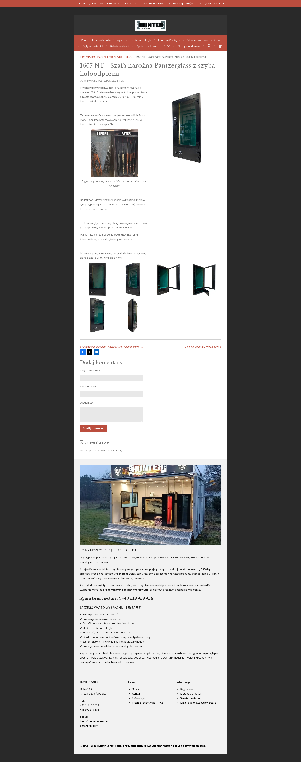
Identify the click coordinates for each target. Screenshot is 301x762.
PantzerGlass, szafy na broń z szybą (101, 57)
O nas (135, 689)
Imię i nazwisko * (90, 370)
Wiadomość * (88, 402)
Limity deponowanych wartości (198, 702)
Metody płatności (190, 693)
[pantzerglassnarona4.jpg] (204, 280)
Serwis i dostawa (190, 698)
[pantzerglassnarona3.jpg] (168, 280)
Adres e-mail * (88, 386)
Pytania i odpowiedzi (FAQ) (147, 702)
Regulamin (186, 689)
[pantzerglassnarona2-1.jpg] (132, 280)
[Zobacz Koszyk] (220, 46)
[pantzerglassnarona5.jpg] (97, 315)
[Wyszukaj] (209, 45)
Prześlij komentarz (93, 428)
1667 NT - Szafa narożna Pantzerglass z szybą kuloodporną (170, 57)
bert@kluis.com (89, 725)
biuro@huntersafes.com (94, 721)
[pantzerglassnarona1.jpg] (97, 280)
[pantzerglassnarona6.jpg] (132, 315)
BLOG (128, 57)
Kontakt (136, 693)
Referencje (138, 698)
